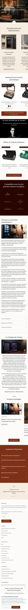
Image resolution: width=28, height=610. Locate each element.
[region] (14, 11)
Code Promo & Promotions (7, 560)
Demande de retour (5, 548)
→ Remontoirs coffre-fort (8, 69)
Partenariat (3, 555)
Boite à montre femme (6, 533)
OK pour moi (16, 607)
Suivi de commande (5, 546)
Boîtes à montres (19, 391)
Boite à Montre (4, 530)
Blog (2, 537)
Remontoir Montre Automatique (8, 528)
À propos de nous (5, 557)
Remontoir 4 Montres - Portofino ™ (9, 102)
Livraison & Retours (5, 569)
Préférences (6, 607)
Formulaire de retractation (7, 578)
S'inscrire (6, 521)
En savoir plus (4, 424)
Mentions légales (5, 575)
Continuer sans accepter (6, 604)
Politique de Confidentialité (7, 573)
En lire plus (14, 440)
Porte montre (4, 535)
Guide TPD (3, 562)
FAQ (2, 544)
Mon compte (4, 551)
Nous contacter (4, 553)
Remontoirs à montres (10, 391)
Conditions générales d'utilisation (8, 571)
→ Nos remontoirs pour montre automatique (14, 113)
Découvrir (6, 16)
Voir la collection (14, 175)
